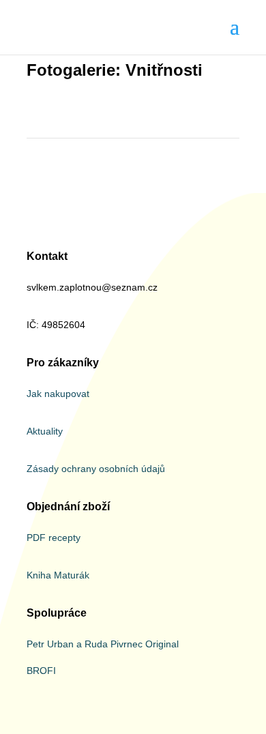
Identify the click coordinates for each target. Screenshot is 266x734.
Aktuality (45, 431)
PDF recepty (53, 537)
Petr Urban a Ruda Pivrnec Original (103, 643)
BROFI (41, 670)
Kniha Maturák (58, 575)
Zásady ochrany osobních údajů (96, 468)
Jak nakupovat (58, 393)
